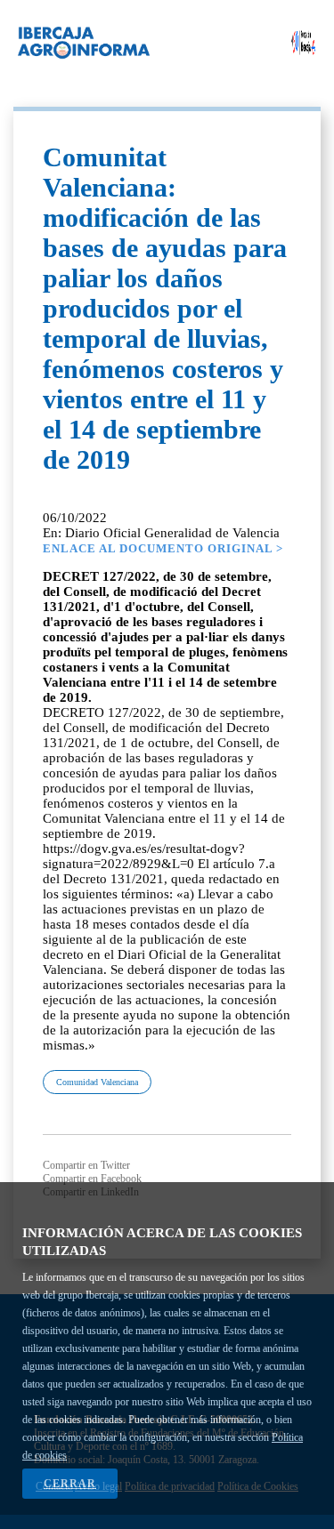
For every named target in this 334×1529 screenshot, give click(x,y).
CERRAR (70, 1483)
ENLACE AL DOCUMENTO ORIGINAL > (163, 548)
